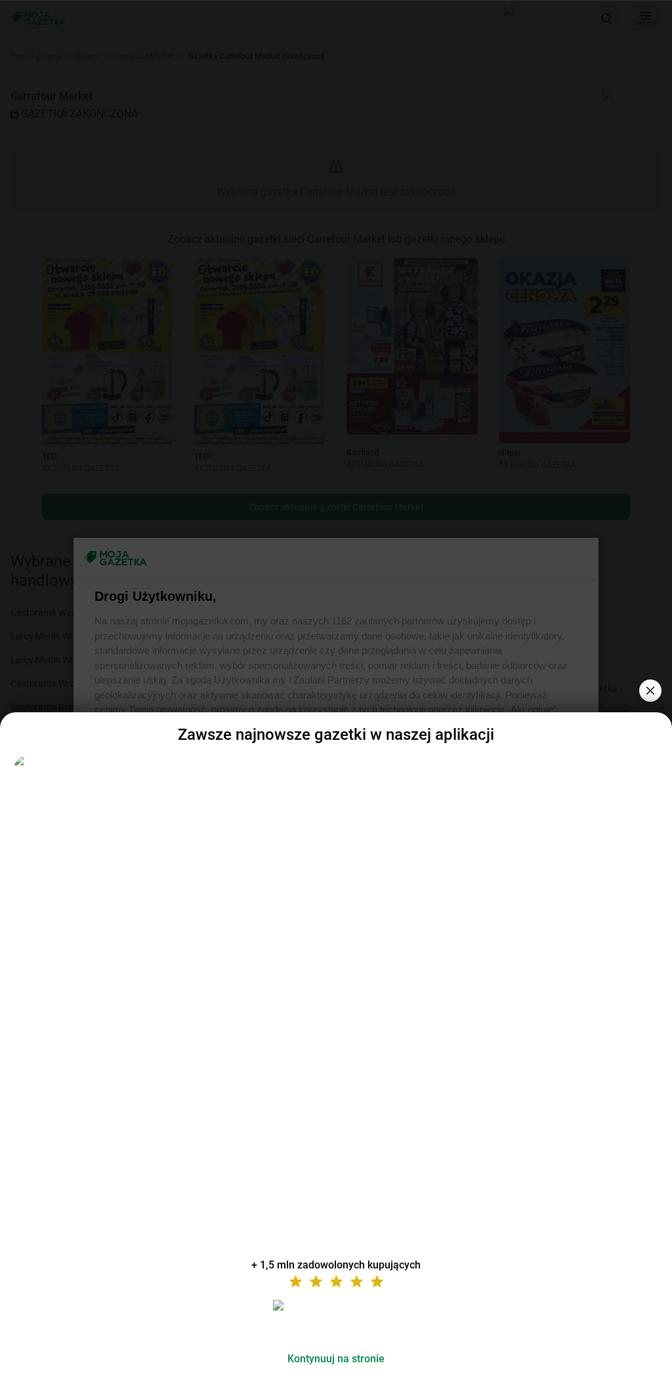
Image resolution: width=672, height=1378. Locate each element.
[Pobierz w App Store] (336, 1321)
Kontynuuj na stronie (336, 1358)
